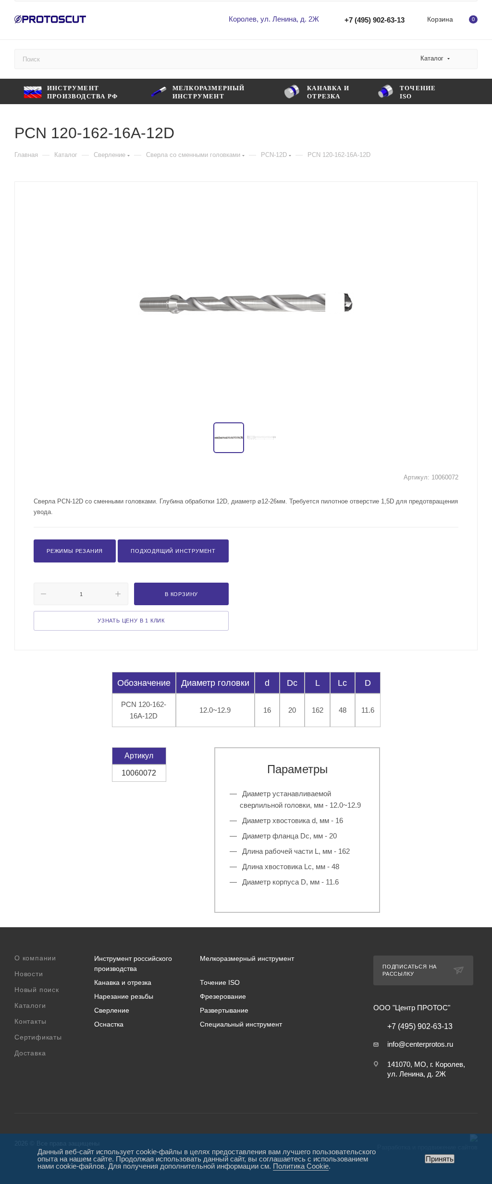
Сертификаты (38, 1037)
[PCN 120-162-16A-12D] (246, 303)
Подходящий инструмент (173, 551)
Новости (28, 974)
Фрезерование (223, 996)
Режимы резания (75, 551)
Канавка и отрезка (122, 982)
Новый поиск (36, 989)
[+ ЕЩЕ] (464, 91)
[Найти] (466, 59)
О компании (35, 958)
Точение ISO (220, 982)
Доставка (30, 1053)
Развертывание (224, 1010)
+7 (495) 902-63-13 (374, 20)
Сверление (111, 1010)
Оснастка (108, 1024)
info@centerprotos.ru (420, 1044)
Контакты (30, 1021)
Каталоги (30, 1005)
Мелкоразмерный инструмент (247, 958)
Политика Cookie (301, 1166)
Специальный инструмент (241, 1024)
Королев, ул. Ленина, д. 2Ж (274, 19)
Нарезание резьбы (123, 996)
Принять (440, 1159)
